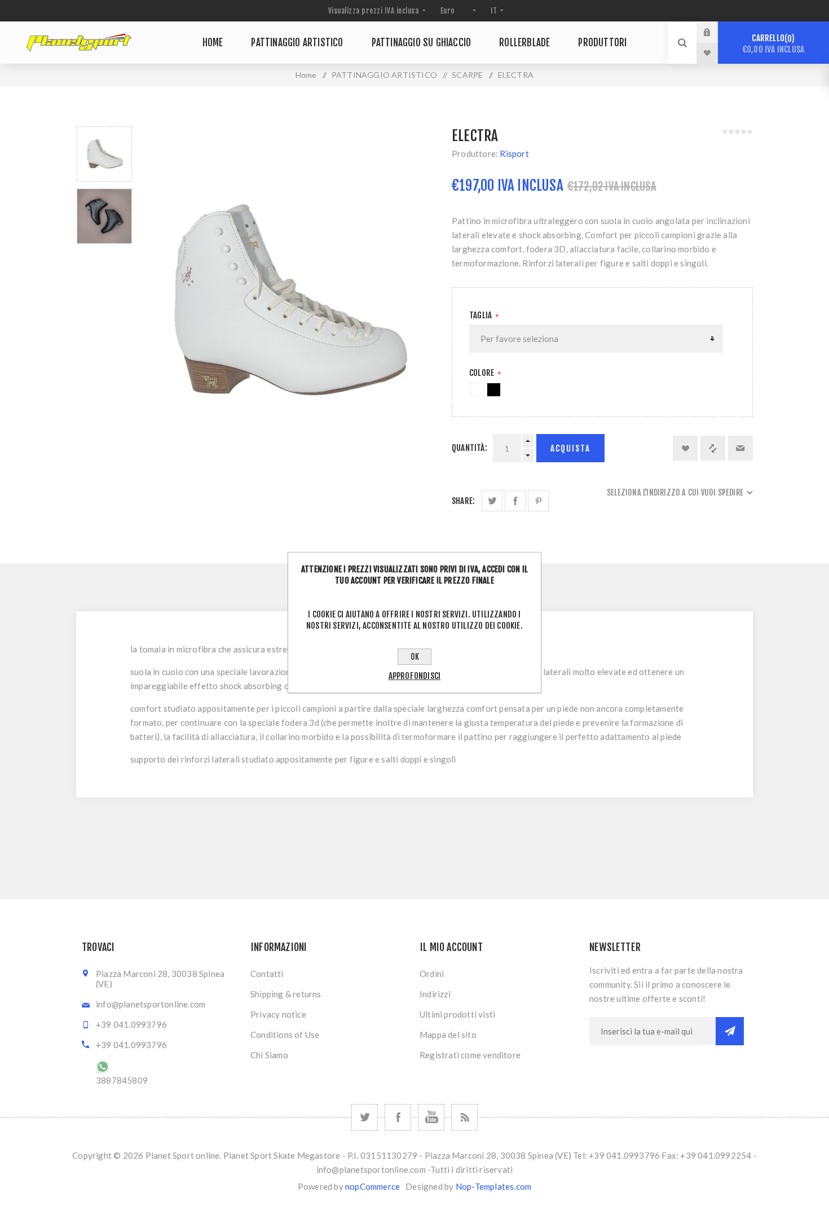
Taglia (481, 315)
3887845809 (122, 1080)
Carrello (773, 44)
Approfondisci (415, 676)
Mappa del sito (448, 1034)
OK (415, 656)
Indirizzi (435, 994)
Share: (463, 501)
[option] (104, 154)
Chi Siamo (269, 1055)
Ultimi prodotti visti (457, 1014)
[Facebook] (398, 1117)
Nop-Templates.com (493, 1186)
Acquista (570, 448)
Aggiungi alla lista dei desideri (685, 448)
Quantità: (469, 447)
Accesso (715, 32)
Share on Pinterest (538, 500)
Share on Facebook (515, 500)
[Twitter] (364, 1117)
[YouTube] (431, 1117)
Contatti (267, 974)
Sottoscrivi (730, 1031)
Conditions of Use (284, 1034)
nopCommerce (372, 1186)
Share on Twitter (492, 500)
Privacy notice (278, 1014)
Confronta (712, 448)
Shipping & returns (285, 994)
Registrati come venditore (470, 1055)
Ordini (432, 974)
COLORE (482, 372)
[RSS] (464, 1117)
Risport (514, 153)
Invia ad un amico (740, 448)
